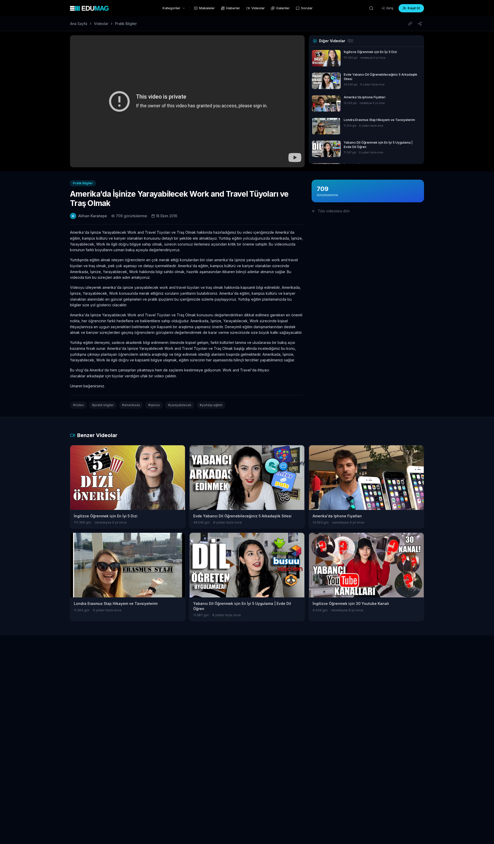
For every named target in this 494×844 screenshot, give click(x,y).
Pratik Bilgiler (126, 23)
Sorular (307, 8)
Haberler (233, 8)
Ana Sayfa (78, 23)
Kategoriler (171, 8)
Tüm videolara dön (334, 211)
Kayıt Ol (414, 8)
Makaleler (207, 8)
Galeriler (283, 8)
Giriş (389, 8)
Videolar (258, 8)
